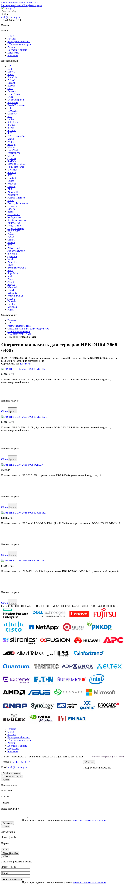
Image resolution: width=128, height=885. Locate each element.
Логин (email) (8, 837)
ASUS (10, 281)
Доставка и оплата (17, 50)
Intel (9, 276)
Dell (9, 69)
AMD (10, 279)
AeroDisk (12, 262)
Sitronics (11, 172)
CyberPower (13, 94)
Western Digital (15, 295)
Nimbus (11, 147)
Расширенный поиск (18, 41)
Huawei (11, 242)
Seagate (11, 284)
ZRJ (9, 189)
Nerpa (10, 141)
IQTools (11, 130)
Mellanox (12, 307)
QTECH (11, 158)
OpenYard (12, 150)
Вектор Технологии (18, 203)
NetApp (11, 144)
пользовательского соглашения (89, 820)
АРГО (10, 200)
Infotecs (11, 125)
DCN (10, 97)
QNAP (11, 290)
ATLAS (11, 80)
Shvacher (12, 169)
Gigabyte (12, 113)
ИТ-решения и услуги (19, 44)
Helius (10, 119)
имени (28, 363)
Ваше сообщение (10, 808)
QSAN (11, 155)
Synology (12, 293)
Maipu (10, 139)
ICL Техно (12, 122)
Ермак (10, 211)
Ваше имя (6, 790)
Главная (11, 729)
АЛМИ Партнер (16, 197)
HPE (9, 66)
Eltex (10, 265)
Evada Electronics (16, 105)
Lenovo (11, 71)
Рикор (10, 234)
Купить (12, 411)
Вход (26, 5)
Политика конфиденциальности (107, 756)
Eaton (10, 270)
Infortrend (12, 253)
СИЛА (11, 239)
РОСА (10, 237)
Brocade (11, 301)
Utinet (10, 181)
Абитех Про (13, 192)
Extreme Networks (16, 267)
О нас (10, 36)
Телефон (5, 802)
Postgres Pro (13, 153)
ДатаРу (11, 209)
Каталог (11, 38)
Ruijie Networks (15, 167)
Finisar (10, 309)
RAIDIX (11, 161)
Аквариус (12, 195)
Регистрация (35, 5)
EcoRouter (12, 102)
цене (22, 363)
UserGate (12, 178)
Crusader (11, 91)
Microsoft (12, 287)
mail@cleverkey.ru (10, 17)
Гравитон (12, 206)
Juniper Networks (16, 251)
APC (9, 245)
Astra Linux (13, 77)
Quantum (12, 256)
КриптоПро (13, 223)
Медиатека (13, 52)
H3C (9, 116)
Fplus (10, 108)
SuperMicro (13, 273)
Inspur (10, 127)
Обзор (4, 411)
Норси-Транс (14, 225)
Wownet (11, 183)
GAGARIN (13, 111)
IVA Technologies (16, 136)
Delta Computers (15, 99)
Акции (11, 47)
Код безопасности (17, 220)
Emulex (11, 304)
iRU (9, 133)
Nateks (10, 259)
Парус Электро (15, 228)
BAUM (11, 85)
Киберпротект (15, 217)
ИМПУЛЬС (13, 214)
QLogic (11, 298)
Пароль (5, 843)
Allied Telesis (14, 248)
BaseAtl (11, 83)
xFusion (11, 186)
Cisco (10, 88)
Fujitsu (10, 74)
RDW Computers (16, 164)
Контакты (12, 55)
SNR (9, 175)
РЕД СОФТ (13, 231)
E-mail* (5, 796)
